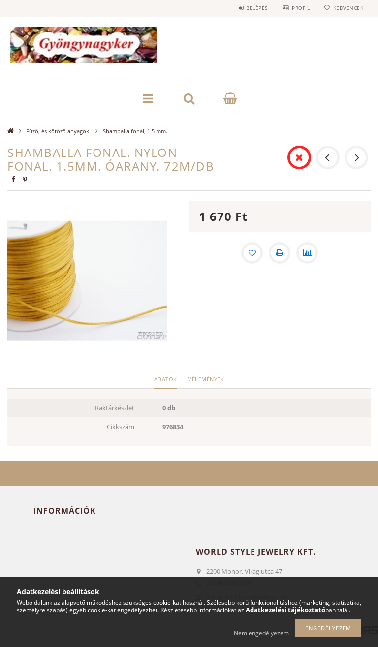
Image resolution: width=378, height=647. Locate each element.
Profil (301, 7)
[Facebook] (12, 179)
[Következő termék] (356, 157)
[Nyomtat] (279, 253)
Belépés (257, 7)
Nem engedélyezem (261, 633)
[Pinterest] (24, 179)
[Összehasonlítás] (307, 253)
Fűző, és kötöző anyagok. (58, 131)
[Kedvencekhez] (252, 253)
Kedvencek (348, 7)
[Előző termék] (328, 157)
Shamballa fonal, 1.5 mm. (135, 131)
